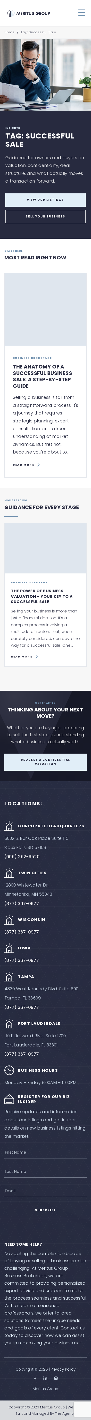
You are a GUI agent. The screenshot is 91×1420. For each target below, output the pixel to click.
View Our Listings (45, 200)
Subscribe (45, 1210)
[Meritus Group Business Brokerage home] (28, 13)
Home (9, 32)
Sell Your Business (45, 216)
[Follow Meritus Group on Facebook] (35, 1379)
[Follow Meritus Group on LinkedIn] (45, 1379)
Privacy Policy (63, 1369)
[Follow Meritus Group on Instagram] (56, 1379)
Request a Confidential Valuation (45, 762)
